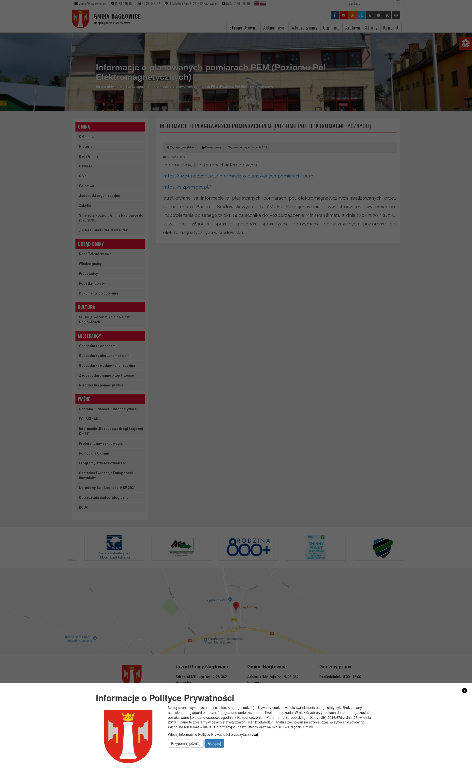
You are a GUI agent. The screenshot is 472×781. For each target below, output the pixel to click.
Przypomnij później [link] (185, 743)
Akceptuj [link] (214, 743)
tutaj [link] (254, 734)
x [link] (465, 690)
